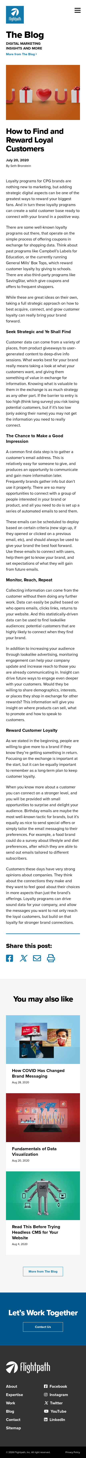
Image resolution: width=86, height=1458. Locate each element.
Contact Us (43, 1327)
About (11, 1386)
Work (10, 1403)
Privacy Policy (72, 1452)
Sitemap (13, 1428)
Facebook (58, 1386)
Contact (13, 1419)
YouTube (58, 1411)
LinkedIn (57, 1419)
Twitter (56, 1403)
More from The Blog (21, 54)
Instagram (58, 1394)
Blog (10, 1411)
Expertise (14, 1394)
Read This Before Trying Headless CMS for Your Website (36, 1232)
